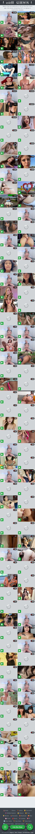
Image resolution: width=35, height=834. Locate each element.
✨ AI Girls (29, 824)
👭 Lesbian (22, 818)
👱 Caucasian (28, 810)
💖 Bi (28, 818)
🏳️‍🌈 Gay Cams (17, 821)
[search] (30, 827)
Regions (12, 832)
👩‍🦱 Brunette (13, 815)
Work (16, 832)
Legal (32, 832)
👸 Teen (27, 813)
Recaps (20, 832)
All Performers (26, 832)
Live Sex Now (17, 827)
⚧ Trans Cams (27, 821)
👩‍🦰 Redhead (22, 815)
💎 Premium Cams (8, 824)
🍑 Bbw (30, 815)
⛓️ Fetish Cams (19, 824)
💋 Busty (14, 818)
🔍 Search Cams (27, 829)
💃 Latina (19, 810)
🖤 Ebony (12, 810)
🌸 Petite (7, 818)
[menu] (5, 827)
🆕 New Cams (8, 821)
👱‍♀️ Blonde (6, 815)
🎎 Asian (5, 810)
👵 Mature (20, 813)
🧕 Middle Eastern (10, 813)
